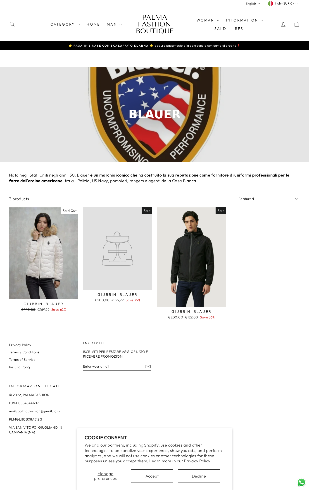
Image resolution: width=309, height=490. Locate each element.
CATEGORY (63, 24)
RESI (240, 28)
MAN (112, 24)
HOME (93, 24)
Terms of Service (22, 359)
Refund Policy (20, 367)
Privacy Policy (197, 461)
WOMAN (206, 20)
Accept (152, 476)
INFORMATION (242, 20)
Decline (199, 476)
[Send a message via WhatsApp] (301, 482)
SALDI (221, 28)
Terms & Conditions (24, 352)
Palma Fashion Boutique (155, 24)
